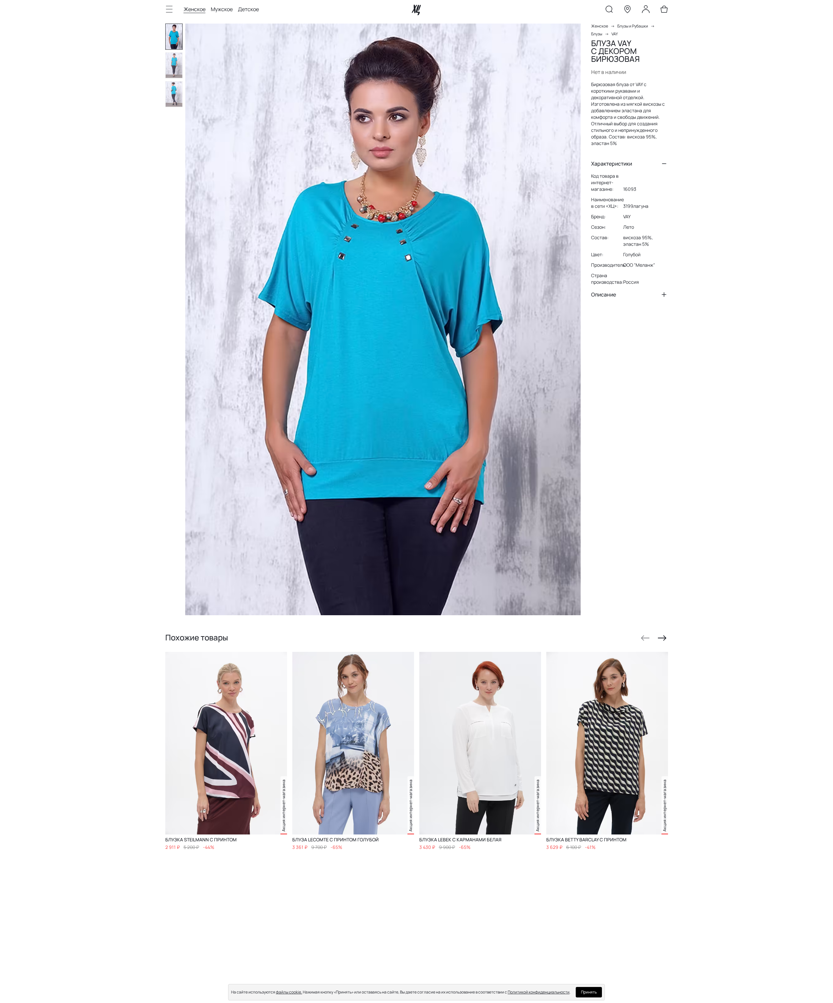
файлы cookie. (289, 992)
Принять (589, 992)
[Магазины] (627, 10)
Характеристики (611, 163)
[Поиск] (609, 10)
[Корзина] (664, 10)
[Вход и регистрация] (646, 10)
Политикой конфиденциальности (539, 992)
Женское (195, 9)
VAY (614, 34)
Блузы (596, 34)
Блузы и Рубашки (632, 26)
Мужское (222, 9)
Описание (603, 294)
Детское (248, 9)
